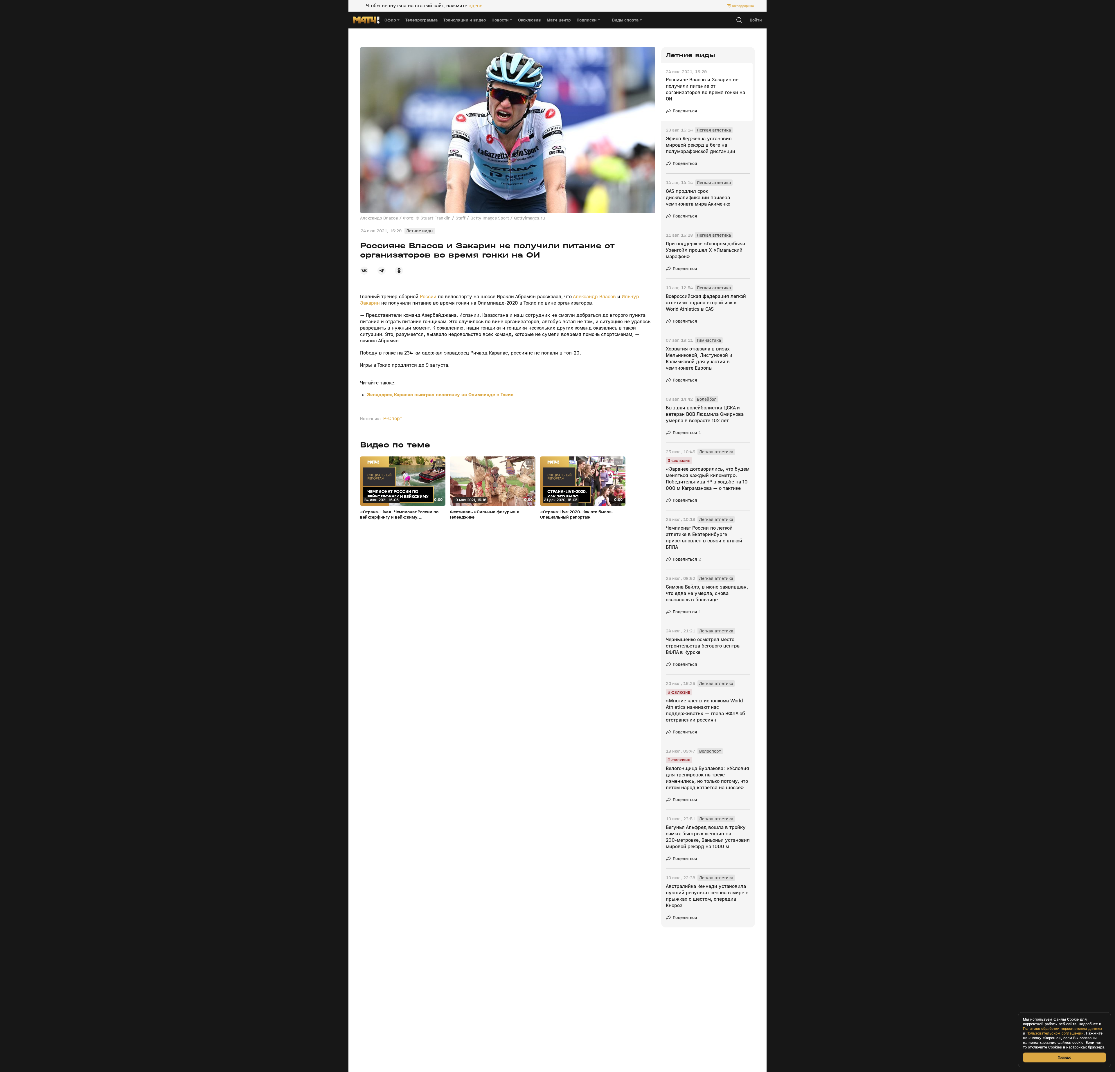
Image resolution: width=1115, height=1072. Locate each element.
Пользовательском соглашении (1055, 1033)
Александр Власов (595, 297)
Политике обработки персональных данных (1062, 1028)
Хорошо (1064, 1057)
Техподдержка (743, 6)
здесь (475, 6)
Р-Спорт (392, 419)
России (427, 297)
